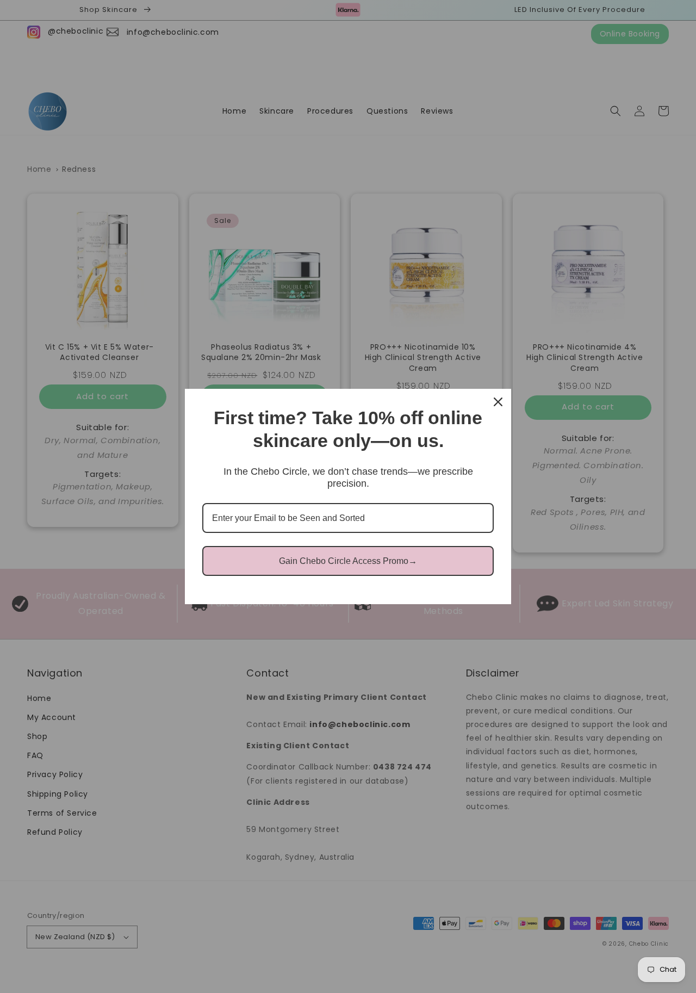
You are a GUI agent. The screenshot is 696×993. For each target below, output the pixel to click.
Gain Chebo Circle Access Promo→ (348, 561)
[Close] (498, 402)
